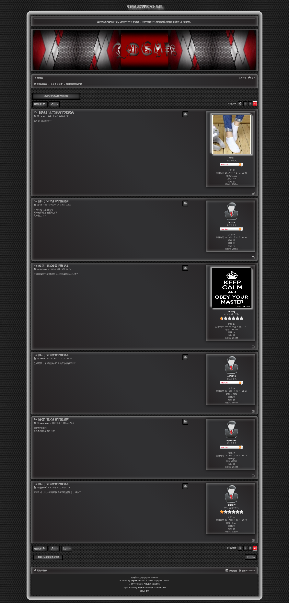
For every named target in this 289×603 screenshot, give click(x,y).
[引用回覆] (185, 114)
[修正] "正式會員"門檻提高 (56, 96)
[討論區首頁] (144, 50)
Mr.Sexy (231, 311)
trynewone (231, 440)
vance (232, 158)
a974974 (231, 376)
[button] (240, 103)
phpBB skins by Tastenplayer (152, 587)
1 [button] (245, 103)
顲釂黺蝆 (232, 505)
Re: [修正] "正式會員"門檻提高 (54, 112)
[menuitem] (38, 78)
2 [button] (250, 103)
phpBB (134, 580)
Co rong (231, 222)
